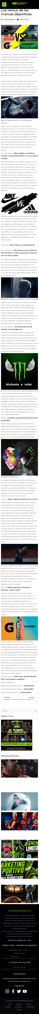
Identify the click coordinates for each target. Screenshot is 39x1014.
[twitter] (19, 991)
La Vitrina (7, 1007)
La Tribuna (18, 1007)
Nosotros (19, 1004)
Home (10, 1004)
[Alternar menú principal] (4, 4)
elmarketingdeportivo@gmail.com (20, 981)
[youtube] (25, 991)
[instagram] (8, 991)
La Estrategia (30, 1007)
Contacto (19, 1009)
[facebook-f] (13, 991)
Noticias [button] (28, 1004)
